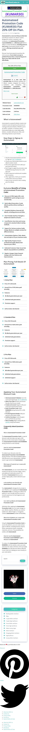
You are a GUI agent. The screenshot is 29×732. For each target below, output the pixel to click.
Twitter (14, 593)
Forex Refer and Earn (11, 623)
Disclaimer (6, 717)
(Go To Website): (17, 159)
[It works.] (17, 97)
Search (5, 558)
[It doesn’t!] (24, 97)
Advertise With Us (8, 712)
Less (8, 91)
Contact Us (6, 714)
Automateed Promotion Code (14, 72)
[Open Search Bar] (23, 2)
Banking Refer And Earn (12, 614)
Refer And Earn (10, 630)
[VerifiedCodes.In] (3, 2)
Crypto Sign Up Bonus (11, 621)
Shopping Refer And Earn (12, 633)
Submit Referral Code (9, 719)
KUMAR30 (15, 75)
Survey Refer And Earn (12, 638)
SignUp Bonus (9, 635)
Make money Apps (11, 628)
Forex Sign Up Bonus (11, 626)
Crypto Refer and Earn (12, 618)
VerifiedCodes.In (12, 2)
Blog (7, 616)
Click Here (17, 114)
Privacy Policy (6, 715)
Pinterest (14, 598)
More (5, 91)
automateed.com (19, 103)
